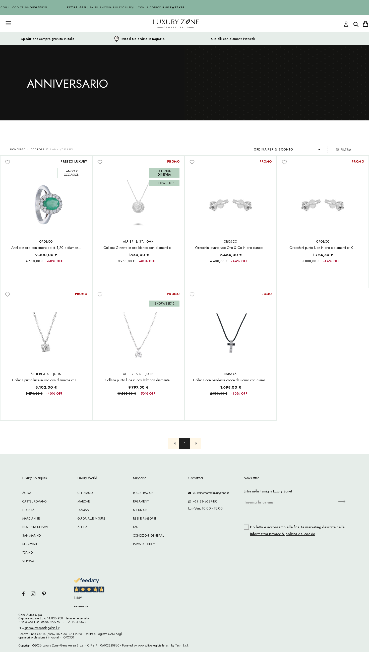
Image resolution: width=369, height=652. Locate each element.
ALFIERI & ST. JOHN (138, 241)
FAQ (135, 527)
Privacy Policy (144, 544)
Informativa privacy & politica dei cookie (282, 533)
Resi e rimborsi (144, 518)
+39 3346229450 (204, 501)
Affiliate (84, 527)
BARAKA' (230, 374)
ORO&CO (46, 241)
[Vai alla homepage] (157, 34)
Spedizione (141, 510)
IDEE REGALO (39, 149)
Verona (28, 561)
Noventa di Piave (35, 527)
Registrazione (144, 493)
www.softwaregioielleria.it (154, 645)
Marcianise (31, 518)
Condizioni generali (148, 535)
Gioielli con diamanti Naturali (233, 39)
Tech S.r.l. (182, 645)
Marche (84, 501)
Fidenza (28, 510)
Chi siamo (85, 493)
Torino (27, 552)
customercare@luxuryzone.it (210, 493)
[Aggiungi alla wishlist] (7, 162)
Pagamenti (141, 501)
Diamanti (85, 510)
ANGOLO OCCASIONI (72, 173)
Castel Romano (34, 501)
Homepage (18, 149)
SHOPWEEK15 (164, 183)
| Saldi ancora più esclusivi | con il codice (123, 7)
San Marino (31, 535)
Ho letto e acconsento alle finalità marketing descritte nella (297, 530)
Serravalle (30, 544)
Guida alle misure (91, 518)
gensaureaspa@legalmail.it (41, 628)
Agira (26, 493)
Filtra (346, 150)
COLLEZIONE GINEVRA (164, 173)
